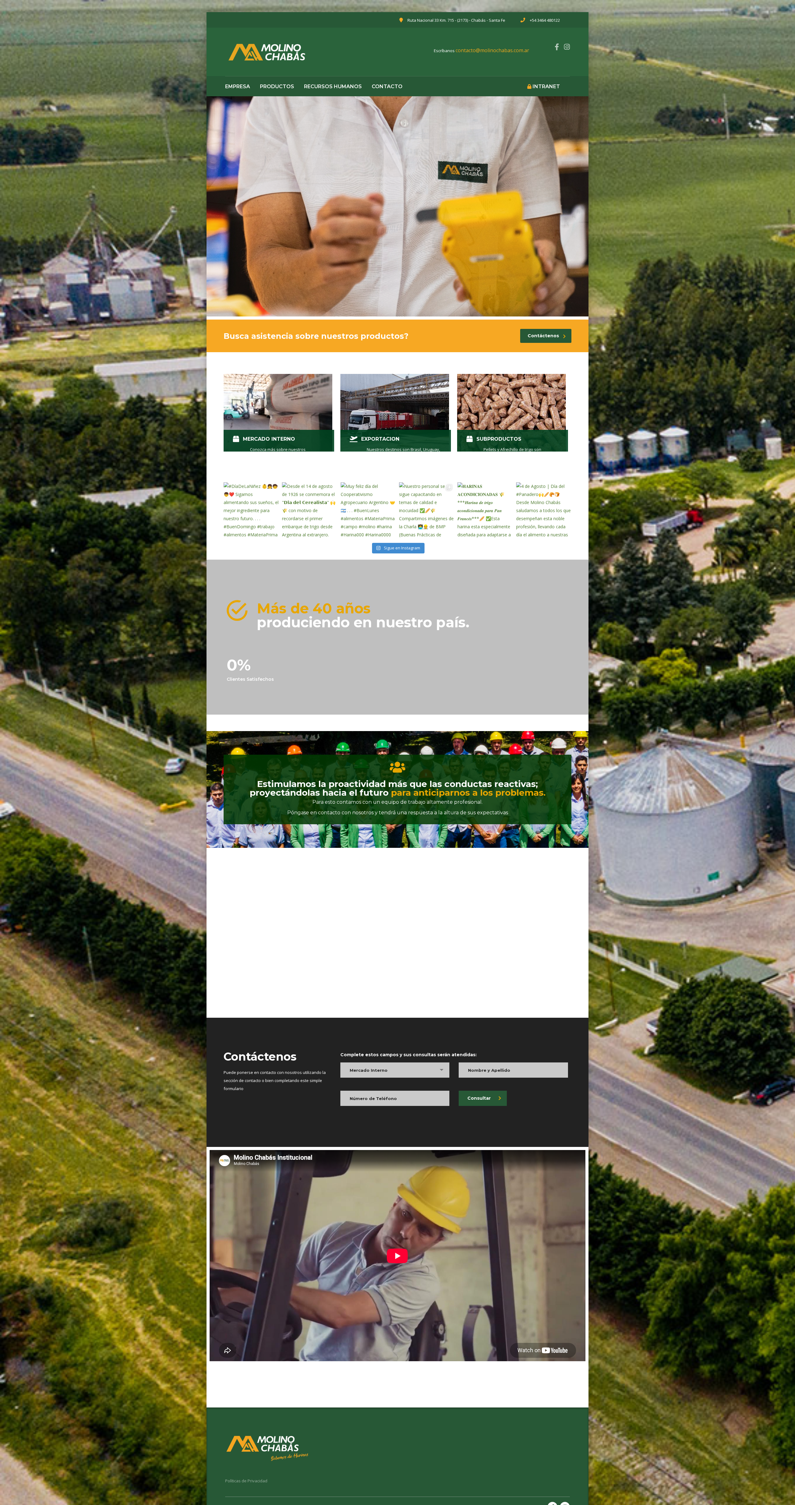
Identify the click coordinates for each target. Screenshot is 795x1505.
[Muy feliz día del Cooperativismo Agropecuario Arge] (368, 510)
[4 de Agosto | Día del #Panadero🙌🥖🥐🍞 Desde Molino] (543, 510)
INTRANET (545, 86)
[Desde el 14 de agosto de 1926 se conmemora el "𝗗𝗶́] (309, 510)
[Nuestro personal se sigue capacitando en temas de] (426, 510)
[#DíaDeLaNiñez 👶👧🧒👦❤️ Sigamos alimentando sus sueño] (251, 510)
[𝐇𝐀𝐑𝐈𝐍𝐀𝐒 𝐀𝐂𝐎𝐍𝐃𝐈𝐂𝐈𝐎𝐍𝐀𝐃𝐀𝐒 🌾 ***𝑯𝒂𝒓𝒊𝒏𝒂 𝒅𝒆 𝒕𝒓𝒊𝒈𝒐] (485, 510)
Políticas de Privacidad (246, 1481)
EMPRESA (237, 86)
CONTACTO (387, 86)
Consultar (479, 1098)
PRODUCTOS (277, 86)
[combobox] (394, 1070)
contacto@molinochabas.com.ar (492, 50)
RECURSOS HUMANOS (333, 86)
